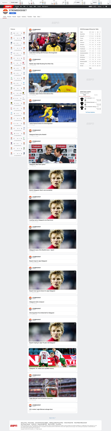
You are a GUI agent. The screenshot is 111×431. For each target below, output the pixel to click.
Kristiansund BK (83, 53)
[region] (90, 41)
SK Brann (82, 36)
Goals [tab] (84, 66)
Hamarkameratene (84, 44)
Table (90, 59)
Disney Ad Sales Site (42, 415)
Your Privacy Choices (25, 415)
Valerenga (82, 46)
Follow (12, 13)
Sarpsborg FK (83, 42)
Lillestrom (82, 34)
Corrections (58, 415)
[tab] (84, 66)
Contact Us (33, 415)
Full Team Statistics (90, 84)
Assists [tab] (96, 66)
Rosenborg (82, 38)
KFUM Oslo (82, 49)
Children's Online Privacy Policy (56, 414)
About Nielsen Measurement (80, 414)
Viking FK (82, 27)
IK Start (81, 57)
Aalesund (82, 55)
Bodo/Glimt (82, 25)
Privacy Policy (31, 414)
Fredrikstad (82, 40)
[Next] (110, 2)
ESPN (8, 6)
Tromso (81, 30)
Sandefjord (82, 51)
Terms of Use (24, 414)
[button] (103, 6)
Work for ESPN (51, 415)
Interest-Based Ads (68, 414)
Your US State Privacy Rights (41, 414)
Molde (81, 32)
